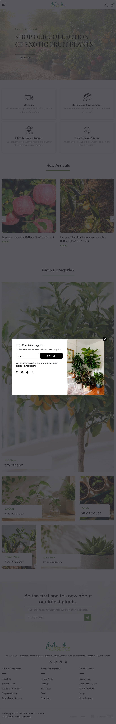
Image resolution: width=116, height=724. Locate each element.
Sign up (51, 356)
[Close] (105, 339)
